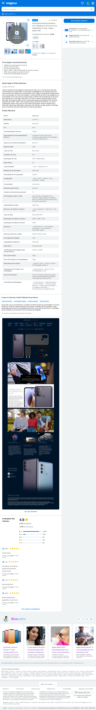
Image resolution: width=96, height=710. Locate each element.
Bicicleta (70, 674)
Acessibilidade (67, 689)
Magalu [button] (43, 53)
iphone (26, 673)
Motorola (35, 115)
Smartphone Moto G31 (54, 663)
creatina (31, 673)
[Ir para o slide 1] (13, 45)
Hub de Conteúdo (32, 671)
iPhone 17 (12, 671)
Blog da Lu (6, 689)
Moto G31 (34, 708)
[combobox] (48, 9)
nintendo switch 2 (35, 674)
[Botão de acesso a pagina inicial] (42, 3)
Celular (44, 674)
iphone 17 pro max (63, 673)
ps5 (78, 671)
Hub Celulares (42, 671)
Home (5, 708)
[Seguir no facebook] (83, 619)
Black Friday (5, 671)
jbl (83, 674)
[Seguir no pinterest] (91, 619)
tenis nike (4, 676)
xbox (21, 673)
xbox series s (13, 674)
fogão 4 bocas (63, 676)
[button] (91, 9)
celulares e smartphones (15, 708)
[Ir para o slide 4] (18, 45)
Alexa (82, 676)
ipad (34, 676)
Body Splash (78, 674)
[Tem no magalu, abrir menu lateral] (3, 3)
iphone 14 (72, 671)
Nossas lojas (20, 689)
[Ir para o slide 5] (20, 45)
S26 (24, 671)
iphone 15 (66, 671)
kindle (54, 673)
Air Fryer (82, 671)
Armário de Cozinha (74, 676)
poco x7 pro (15, 673)
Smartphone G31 (79, 663)
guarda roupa (40, 676)
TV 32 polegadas (14, 677)
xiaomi (20, 674)
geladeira (8, 673)
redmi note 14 (89, 674)
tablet (65, 674)
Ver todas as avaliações (31, 609)
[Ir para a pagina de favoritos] (82, 3)
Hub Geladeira (52, 671)
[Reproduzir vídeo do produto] (17, 33)
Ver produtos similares (79, 21)
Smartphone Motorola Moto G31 (22, 663)
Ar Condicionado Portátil (55, 674)
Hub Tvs (59, 671)
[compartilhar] (27, 45)
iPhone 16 (19, 671)
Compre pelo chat (83, 692)
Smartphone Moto (67, 663)
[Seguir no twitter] (79, 619)
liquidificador (27, 676)
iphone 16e (5, 674)
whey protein (40, 673)
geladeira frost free (51, 676)
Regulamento (51, 689)
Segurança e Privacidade (86, 689)
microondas (48, 673)
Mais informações (47, 684)
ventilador (26, 674)
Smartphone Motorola (39, 663)
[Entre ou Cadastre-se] (92, 3)
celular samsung (86, 673)
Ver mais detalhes (30, 511)
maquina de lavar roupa (15, 676)
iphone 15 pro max (75, 673)
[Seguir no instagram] (87, 619)
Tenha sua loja (35, 689)
